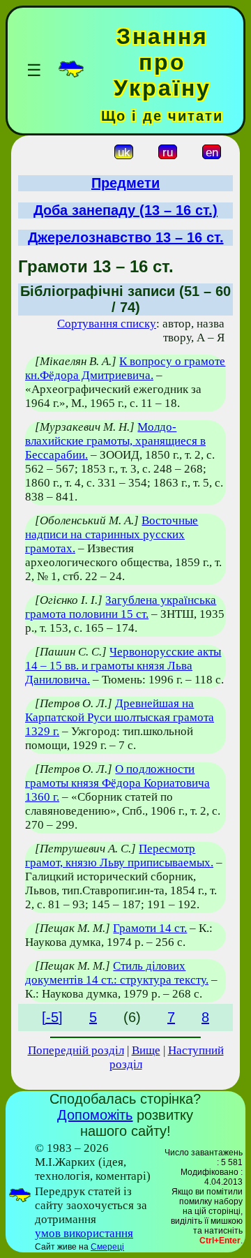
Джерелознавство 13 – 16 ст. (126, 237)
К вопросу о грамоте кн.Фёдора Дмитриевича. (125, 368)
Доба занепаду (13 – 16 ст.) (125, 210)
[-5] (52, 1017)
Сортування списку (106, 323)
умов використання (84, 1233)
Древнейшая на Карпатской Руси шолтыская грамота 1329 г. (119, 717)
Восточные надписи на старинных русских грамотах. (111, 534)
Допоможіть (94, 1115)
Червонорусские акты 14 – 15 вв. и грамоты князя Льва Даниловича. (123, 665)
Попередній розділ (76, 1050)
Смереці (107, 1247)
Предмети (125, 183)
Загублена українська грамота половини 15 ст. (120, 607)
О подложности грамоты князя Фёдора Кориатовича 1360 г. (117, 783)
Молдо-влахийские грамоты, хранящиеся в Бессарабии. (115, 440)
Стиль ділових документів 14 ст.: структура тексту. (116, 972)
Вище (146, 1050)
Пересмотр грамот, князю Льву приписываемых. (119, 855)
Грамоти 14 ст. (150, 928)
